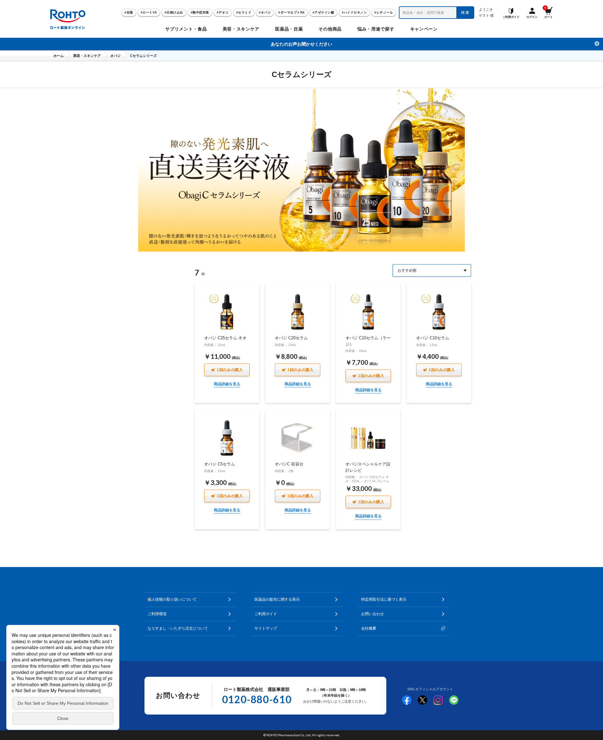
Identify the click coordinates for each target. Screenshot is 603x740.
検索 (465, 12)
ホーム (58, 56)
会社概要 (368, 628)
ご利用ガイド (265, 614)
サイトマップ (265, 628)
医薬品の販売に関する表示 (277, 599)
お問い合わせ (372, 614)
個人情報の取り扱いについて (172, 599)
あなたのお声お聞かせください (301, 44)
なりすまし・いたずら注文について (178, 628)
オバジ (115, 56)
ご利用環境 (157, 614)
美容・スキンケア (87, 56)
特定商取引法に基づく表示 (383, 599)
